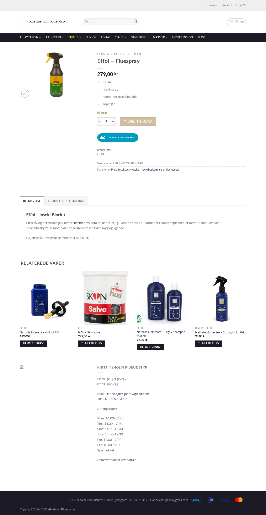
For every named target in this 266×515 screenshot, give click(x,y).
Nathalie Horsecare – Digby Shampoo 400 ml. (161, 334)
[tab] (32, 201)
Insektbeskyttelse (128, 169)
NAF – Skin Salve (89, 332)
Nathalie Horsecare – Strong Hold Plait (220, 332)
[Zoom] (25, 94)
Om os (211, 5)
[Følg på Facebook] (236, 5)
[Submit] (135, 21)
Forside (103, 54)
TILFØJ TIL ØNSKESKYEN (121, 137)
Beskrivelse (32, 201)
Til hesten (53, 37)
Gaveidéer (138, 37)
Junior (91, 37)
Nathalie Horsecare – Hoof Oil (39, 332)
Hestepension (182, 37)
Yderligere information (66, 201)
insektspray (81, 223)
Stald (119, 37)
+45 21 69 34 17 (115, 399)
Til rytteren (29, 37)
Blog (201, 37)
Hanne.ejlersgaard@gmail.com (127, 394)
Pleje (138, 54)
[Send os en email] (244, 5)
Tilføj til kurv (138, 121)
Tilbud (73, 37)
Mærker (159, 37)
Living (105, 37)
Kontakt (227, 5)
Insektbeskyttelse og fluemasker (160, 169)
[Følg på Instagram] (240, 5)
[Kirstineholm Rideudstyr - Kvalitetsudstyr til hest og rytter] (48, 21)
